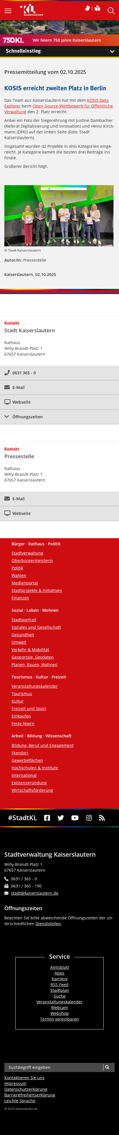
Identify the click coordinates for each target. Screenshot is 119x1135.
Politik (17, 568)
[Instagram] (89, 818)
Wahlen (19, 575)
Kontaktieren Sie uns (24, 1077)
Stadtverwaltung (27, 553)
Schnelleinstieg (23, 51)
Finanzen (20, 598)
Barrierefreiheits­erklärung (29, 1095)
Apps (59, 973)
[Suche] (107, 1067)
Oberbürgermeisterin (32, 560)
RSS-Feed (59, 984)
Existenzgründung (29, 782)
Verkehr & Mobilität (30, 649)
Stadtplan (59, 990)
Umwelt (19, 642)
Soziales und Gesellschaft (36, 627)
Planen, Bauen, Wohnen (34, 664)
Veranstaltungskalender (35, 686)
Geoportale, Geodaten (33, 657)
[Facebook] (47, 818)
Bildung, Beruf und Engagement (43, 745)
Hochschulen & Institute (35, 767)
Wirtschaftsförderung (32, 790)
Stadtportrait (24, 619)
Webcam (59, 1007)
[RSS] (102, 818)
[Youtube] (75, 818)
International (24, 775)
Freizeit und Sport (29, 708)
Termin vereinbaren (59, 1019)
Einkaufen (21, 716)
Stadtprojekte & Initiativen (37, 590)
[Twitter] (61, 818)
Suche (60, 996)
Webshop (60, 1013)
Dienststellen (48, 923)
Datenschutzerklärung (25, 1089)
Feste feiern (23, 723)
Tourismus (22, 693)
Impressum (15, 1083)
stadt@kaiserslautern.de (34, 893)
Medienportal (25, 583)
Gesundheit (23, 634)
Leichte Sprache (19, 1100)
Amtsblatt (59, 967)
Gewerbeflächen (27, 760)
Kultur (18, 701)
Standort (20, 753)
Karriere (60, 978)
